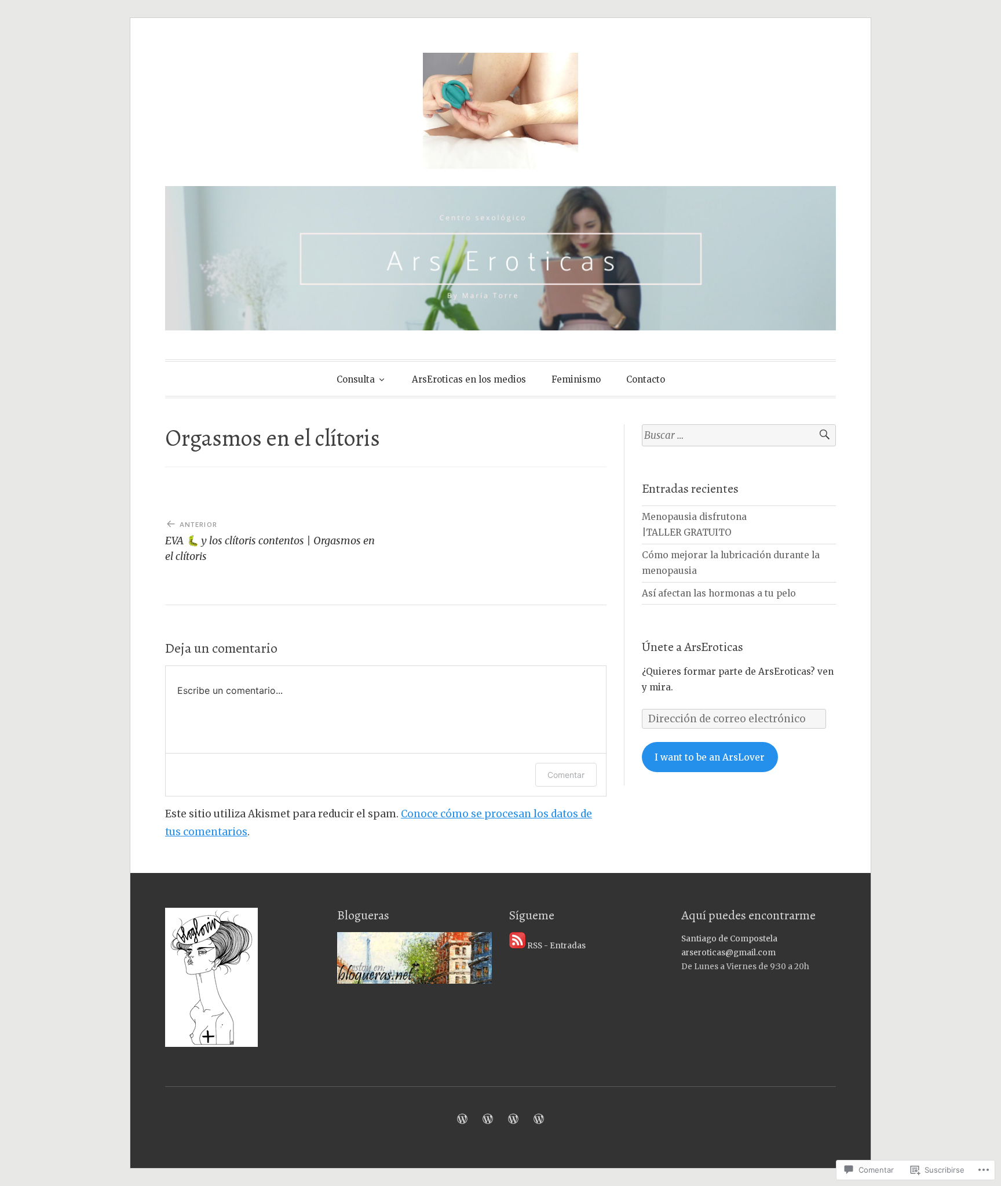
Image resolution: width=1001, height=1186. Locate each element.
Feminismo (576, 379)
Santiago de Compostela (729, 939)
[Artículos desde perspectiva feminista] (513, 1118)
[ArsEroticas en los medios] (487, 1118)
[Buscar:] (739, 435)
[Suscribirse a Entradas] (517, 946)
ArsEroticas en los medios (469, 379)
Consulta (356, 379)
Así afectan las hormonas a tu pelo (719, 593)
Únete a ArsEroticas (692, 647)
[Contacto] (538, 1118)
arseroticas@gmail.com (728, 953)
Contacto (645, 379)
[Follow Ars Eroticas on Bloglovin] (211, 1044)
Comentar (565, 775)
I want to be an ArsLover (710, 757)
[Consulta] (462, 1118)
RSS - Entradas (556, 946)
